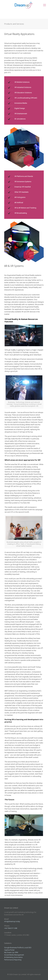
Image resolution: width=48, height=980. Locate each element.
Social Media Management (14, 955)
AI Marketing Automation (13, 957)
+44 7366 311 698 (10, 928)
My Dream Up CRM (11, 952)
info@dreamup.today (12, 921)
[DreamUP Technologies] (24, 5)
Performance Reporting (12, 960)
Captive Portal (9, 950)
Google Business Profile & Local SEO (17, 948)
